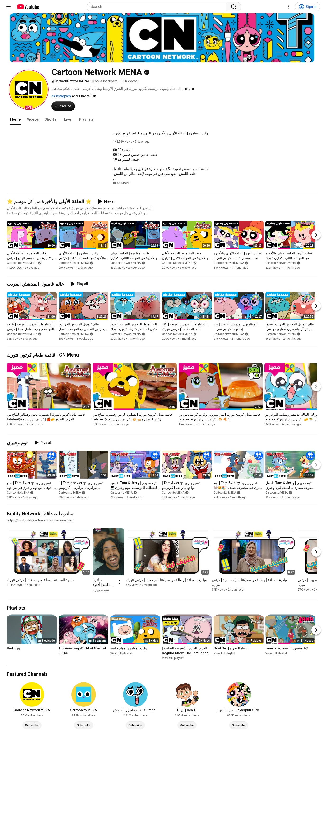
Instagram (63, 96)
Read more (121, 183)
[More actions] (119, 582)
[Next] (316, 235)
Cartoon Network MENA (22, 263)
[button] (29, 90)
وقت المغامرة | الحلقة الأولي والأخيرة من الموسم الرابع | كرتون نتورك (160, 133)
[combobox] (158, 7)
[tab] (15, 119)
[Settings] (288, 7)
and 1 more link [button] (84, 96)
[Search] (233, 6)
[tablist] (162, 119)
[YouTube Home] (27, 6)
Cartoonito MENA (18, 492)
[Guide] (8, 7)
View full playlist (121, 653)
